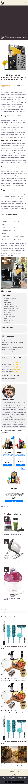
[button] (12, 89)
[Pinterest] (7, 506)
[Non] (26, 780)
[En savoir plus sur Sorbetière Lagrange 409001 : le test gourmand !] (14, 581)
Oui (6, 782)
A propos (14, 774)
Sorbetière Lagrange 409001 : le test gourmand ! (12, 599)
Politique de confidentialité (18, 782)
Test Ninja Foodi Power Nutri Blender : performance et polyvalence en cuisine (12, 533)
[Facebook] (2, 506)
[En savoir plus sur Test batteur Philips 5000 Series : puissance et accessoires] (14, 549)
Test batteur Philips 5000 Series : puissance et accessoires (14, 561)
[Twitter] (4, 506)
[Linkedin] (10, 506)
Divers (5, 535)
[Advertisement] (14, 21)
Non (9, 782)
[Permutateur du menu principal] (25, 2)
